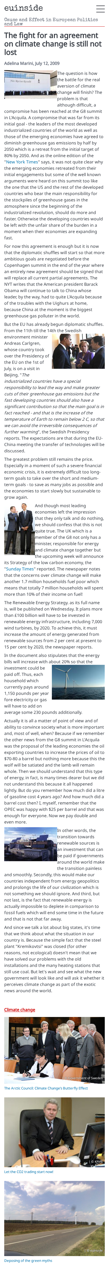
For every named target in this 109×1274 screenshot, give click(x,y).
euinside (23, 8)
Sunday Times (20, 569)
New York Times (22, 162)
